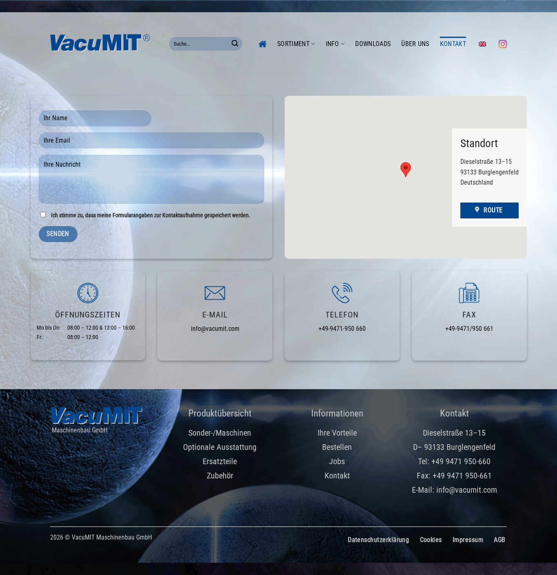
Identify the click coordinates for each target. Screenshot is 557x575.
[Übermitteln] (235, 44)
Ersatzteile (220, 461)
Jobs (337, 461)
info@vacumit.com (215, 329)
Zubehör (220, 475)
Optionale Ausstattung (219, 447)
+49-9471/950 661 (469, 329)
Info (332, 44)
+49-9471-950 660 (342, 329)
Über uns (415, 44)
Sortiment (293, 44)
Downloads (373, 44)
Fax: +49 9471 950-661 (454, 475)
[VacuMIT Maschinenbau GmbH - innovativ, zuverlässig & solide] (103, 43)
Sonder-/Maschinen (219, 433)
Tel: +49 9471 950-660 (454, 461)
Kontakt (453, 44)
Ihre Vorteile (337, 433)
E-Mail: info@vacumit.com (454, 490)
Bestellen (337, 447)
